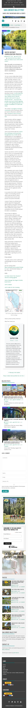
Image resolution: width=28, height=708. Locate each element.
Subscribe (20, 2)
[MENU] (3, 21)
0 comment (22, 586)
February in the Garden (14, 372)
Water (8, 30)
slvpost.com (18, 56)
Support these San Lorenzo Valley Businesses (12, 4)
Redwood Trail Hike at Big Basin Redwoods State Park (18, 607)
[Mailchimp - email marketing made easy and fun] (13, 548)
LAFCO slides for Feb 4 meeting (12, 287)
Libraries (9, 385)
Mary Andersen (17, 399)
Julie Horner (15, 611)
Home (6, 2)
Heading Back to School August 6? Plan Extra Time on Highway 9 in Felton (13, 442)
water (18, 59)
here (6, 116)
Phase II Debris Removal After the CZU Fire (13, 375)
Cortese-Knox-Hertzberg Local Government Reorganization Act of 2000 (14, 133)
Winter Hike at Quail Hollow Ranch (18, 623)
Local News (4, 30)
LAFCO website (8, 284)
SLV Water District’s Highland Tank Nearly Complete (14, 419)
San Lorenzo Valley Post (14, 10)
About (9, 2)
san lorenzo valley (11, 59)
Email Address (7, 534)
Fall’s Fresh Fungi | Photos (18, 589)
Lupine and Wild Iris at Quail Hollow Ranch (18, 598)
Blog (12, 2)
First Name (6, 538)
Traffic (9, 430)
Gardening (5, 385)
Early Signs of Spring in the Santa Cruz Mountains (18, 615)
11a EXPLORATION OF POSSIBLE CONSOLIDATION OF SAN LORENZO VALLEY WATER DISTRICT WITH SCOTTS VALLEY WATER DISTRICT (14, 96)
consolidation (11, 58)
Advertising (16, 2)
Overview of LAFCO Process (14, 113)
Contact (22, 4)
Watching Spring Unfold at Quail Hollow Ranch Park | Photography (18, 582)
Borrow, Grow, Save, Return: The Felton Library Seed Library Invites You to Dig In (13, 397)
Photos (4, 577)
